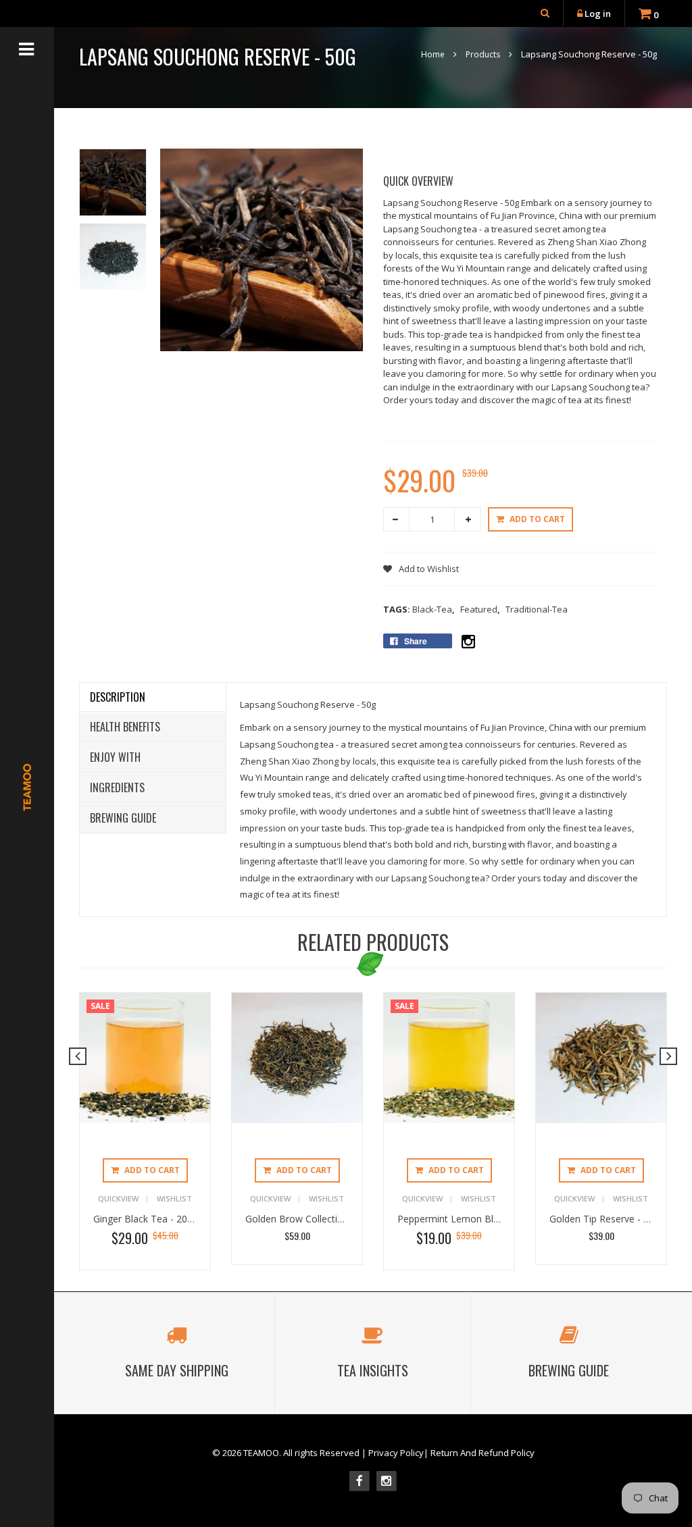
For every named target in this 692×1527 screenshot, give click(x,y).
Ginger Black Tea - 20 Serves (156, 1218)
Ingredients (117, 787)
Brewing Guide (123, 818)
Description (117, 697)
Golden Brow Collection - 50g (309, 1218)
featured (480, 609)
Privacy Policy (396, 1453)
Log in (598, 13)
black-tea (433, 609)
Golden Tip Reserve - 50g (604, 1218)
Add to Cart (537, 519)
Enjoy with (115, 757)
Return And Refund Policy (482, 1453)
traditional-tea (536, 609)
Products (483, 54)
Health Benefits (125, 727)
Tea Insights (372, 1370)
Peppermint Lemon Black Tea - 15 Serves (488, 1218)
